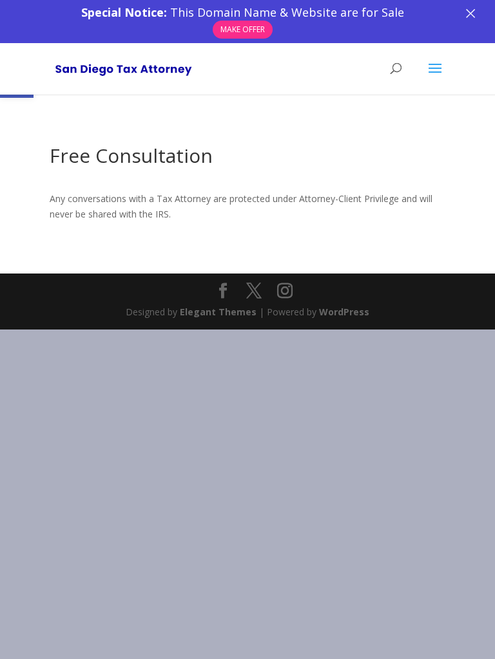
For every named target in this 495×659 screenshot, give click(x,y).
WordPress (344, 312)
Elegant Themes (218, 312)
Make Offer (242, 29)
